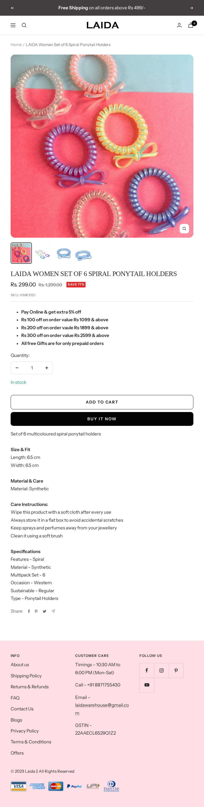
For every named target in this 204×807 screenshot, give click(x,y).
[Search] (24, 25)
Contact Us (22, 708)
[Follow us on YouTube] (146, 685)
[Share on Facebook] (29, 611)
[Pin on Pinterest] (36, 611)
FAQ (15, 698)
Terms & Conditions (31, 741)
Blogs (16, 720)
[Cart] (190, 25)
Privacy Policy (25, 731)
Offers (17, 753)
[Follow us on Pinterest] (176, 670)
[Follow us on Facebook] (146, 670)
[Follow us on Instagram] (161, 670)
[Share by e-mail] (53, 611)
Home (16, 44)
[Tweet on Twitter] (44, 611)
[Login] (179, 25)
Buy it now (102, 418)
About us (20, 664)
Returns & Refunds (30, 686)
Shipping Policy (26, 675)
